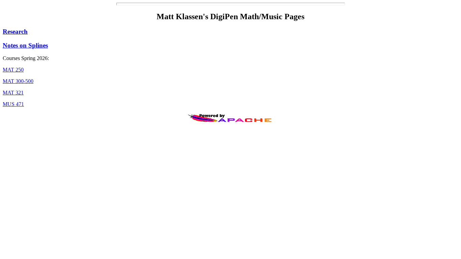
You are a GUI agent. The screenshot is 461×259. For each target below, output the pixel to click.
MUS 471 (13, 104)
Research (15, 31)
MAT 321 (13, 92)
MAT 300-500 (18, 81)
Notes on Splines (25, 45)
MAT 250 (13, 70)
